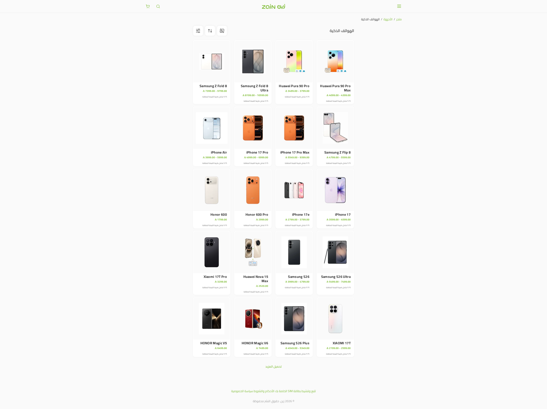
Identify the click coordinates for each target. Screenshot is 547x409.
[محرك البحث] (158, 6)
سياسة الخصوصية (242, 391)
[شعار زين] (273, 6)
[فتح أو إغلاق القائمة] (399, 6)
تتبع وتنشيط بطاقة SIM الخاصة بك (295, 391)
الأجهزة (388, 19)
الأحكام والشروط (264, 391)
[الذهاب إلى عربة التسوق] (147, 6)
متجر (399, 19)
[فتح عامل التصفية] (210, 31)
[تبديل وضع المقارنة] (222, 31)
